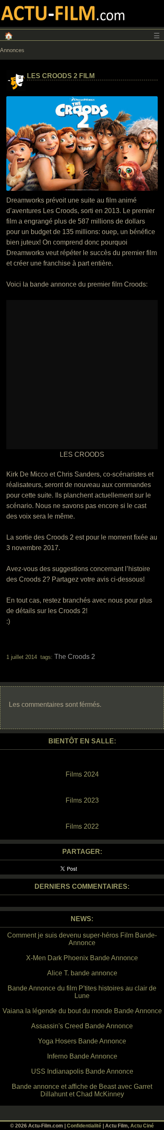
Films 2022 (82, 826)
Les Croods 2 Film (61, 75)
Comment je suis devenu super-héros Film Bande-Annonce (82, 939)
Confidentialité (84, 1126)
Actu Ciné (142, 1126)
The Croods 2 (74, 656)
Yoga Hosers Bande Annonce (82, 1041)
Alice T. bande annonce (82, 973)
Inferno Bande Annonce (82, 1056)
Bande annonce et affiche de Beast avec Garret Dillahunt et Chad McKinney (82, 1090)
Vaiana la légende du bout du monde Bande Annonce (82, 1010)
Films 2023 (82, 800)
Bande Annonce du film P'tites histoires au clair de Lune (82, 992)
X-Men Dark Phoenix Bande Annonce (82, 957)
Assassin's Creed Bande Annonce (82, 1026)
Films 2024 (82, 774)
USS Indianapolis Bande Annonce (82, 1071)
